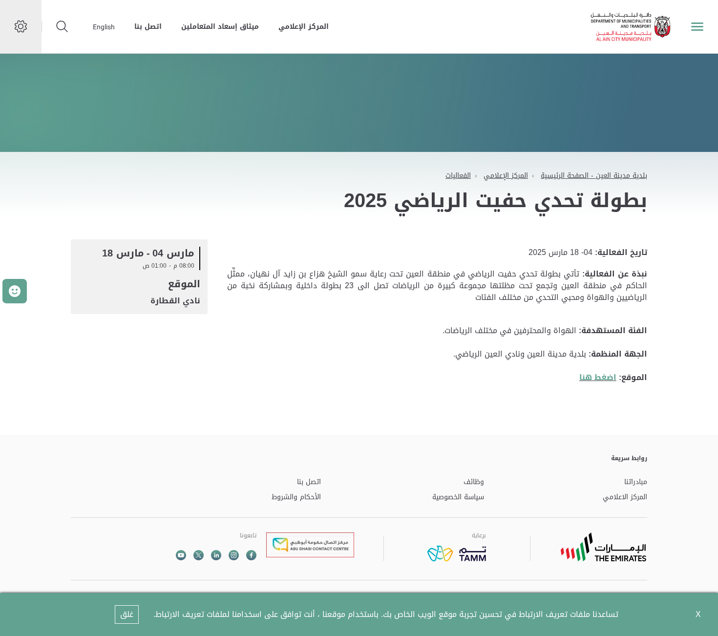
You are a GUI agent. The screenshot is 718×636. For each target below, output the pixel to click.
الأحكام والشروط (296, 497)
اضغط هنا (597, 377)
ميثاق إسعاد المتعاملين (220, 26)
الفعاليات (458, 175)
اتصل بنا (148, 26)
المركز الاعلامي (625, 497)
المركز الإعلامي (303, 26)
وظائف (474, 482)
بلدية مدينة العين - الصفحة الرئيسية (594, 175)
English (104, 26)
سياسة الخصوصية (458, 497)
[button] (14, 291)
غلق (126, 614)
